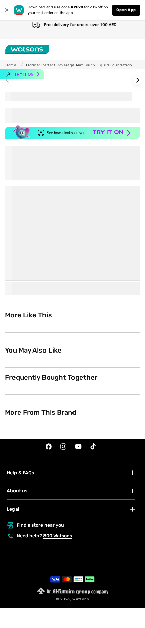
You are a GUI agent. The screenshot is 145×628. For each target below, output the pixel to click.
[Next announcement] (133, 29)
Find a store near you (40, 525)
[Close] (6, 10)
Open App (126, 10)
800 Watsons (57, 536)
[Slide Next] (137, 80)
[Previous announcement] (12, 29)
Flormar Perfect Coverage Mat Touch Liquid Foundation (79, 65)
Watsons (80, 599)
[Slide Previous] (7, 80)
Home (10, 65)
